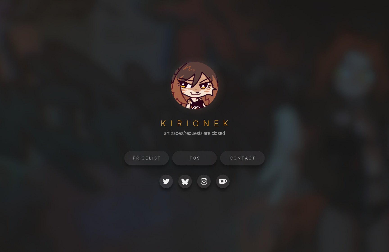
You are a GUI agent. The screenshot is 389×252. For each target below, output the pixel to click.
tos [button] (195, 158)
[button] (166, 181)
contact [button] (243, 158)
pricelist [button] (147, 158)
